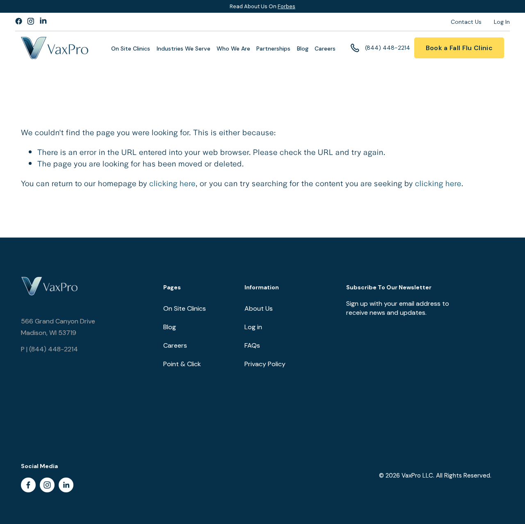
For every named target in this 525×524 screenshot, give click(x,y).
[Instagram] (47, 485)
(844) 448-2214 (387, 47)
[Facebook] (28, 485)
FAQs (252, 345)
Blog (302, 48)
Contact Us (466, 22)
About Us (258, 308)
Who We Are (233, 48)
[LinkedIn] (66, 485)
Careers (325, 48)
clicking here (172, 183)
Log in (253, 327)
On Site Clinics (184, 308)
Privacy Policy (264, 364)
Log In (502, 22)
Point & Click (182, 364)
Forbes (286, 6)
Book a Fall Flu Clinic (459, 48)
